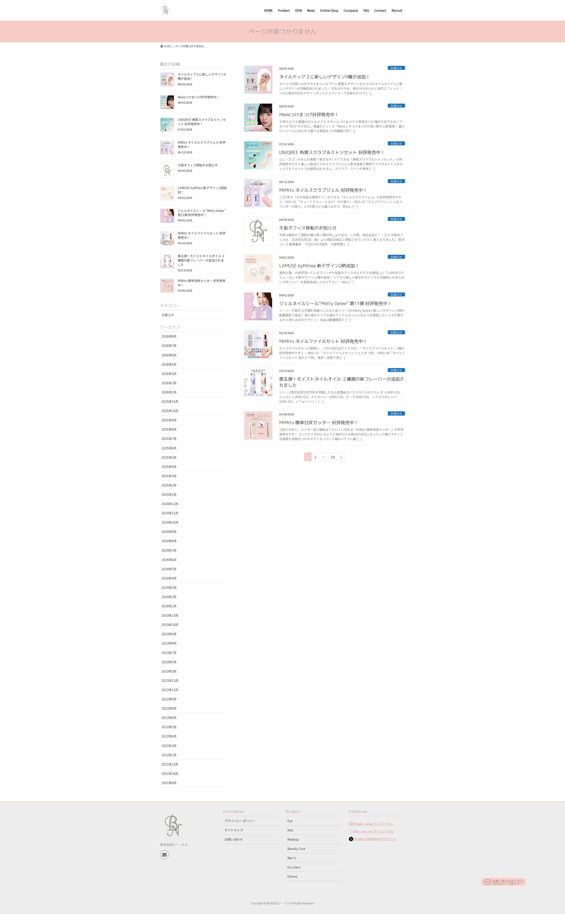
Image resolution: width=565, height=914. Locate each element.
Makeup (293, 839)
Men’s (291, 858)
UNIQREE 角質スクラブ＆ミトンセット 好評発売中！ (332, 152)
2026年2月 (169, 383)
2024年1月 (169, 606)
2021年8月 (169, 783)
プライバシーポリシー (239, 821)
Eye (290, 821)
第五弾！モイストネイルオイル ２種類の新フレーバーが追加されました (201, 260)
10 (333, 457)
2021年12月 (170, 764)
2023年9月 (169, 634)
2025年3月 (169, 476)
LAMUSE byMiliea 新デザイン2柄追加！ (319, 265)
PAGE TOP (549, 882)
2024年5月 (169, 569)
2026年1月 (169, 392)
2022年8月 (169, 708)
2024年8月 (169, 541)
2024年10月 (170, 522)
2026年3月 (169, 373)
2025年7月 (169, 438)
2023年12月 (170, 615)
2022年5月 (169, 727)
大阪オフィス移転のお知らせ (308, 228)
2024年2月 (169, 597)
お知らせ (396, 68)
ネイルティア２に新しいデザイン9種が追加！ (324, 77)
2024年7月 (169, 550)
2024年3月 (169, 587)
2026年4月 (169, 364)
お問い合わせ (233, 839)
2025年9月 (169, 420)
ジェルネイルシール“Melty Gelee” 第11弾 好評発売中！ (335, 303)
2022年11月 (170, 690)
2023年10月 (170, 624)
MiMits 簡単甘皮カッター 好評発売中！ (318, 422)
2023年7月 (169, 652)
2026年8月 (169, 336)
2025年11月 (170, 401)
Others (292, 876)
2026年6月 (169, 355)
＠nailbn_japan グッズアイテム (373, 824)
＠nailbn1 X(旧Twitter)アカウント (374, 839)
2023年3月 (169, 671)
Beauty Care (296, 848)
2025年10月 (170, 411)
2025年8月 (169, 429)
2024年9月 (169, 531)
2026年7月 (169, 345)
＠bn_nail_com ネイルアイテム (373, 831)
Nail (290, 830)
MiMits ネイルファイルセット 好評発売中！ (323, 341)
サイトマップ (233, 830)
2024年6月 (169, 559)
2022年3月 (169, 745)
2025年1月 (169, 494)
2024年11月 (170, 513)
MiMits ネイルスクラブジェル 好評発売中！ (323, 190)
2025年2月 (169, 485)
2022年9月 (169, 699)
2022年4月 (169, 736)
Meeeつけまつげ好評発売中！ (309, 114)
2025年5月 (169, 457)
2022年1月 (169, 755)
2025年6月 (169, 448)
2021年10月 (170, 773)
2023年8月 (169, 643)
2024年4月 (169, 578)
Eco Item (294, 867)
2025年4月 (169, 466)
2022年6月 (169, 717)
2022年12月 (170, 680)
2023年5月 (169, 662)
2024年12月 (170, 504)
